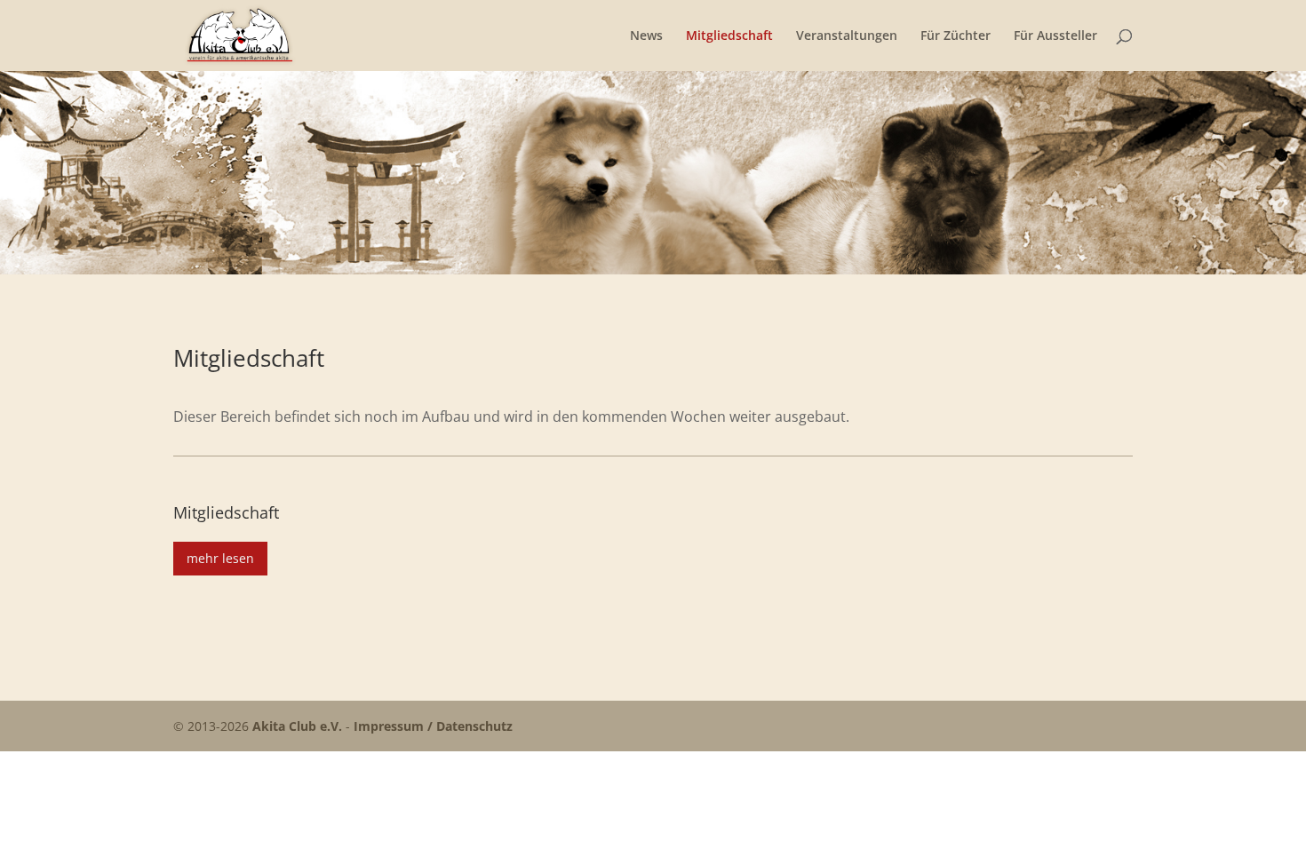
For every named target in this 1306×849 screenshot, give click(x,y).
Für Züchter (955, 36)
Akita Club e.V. (297, 726)
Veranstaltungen (846, 36)
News (646, 36)
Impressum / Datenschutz (433, 726)
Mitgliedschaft (729, 36)
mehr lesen (220, 558)
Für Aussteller (1055, 36)
